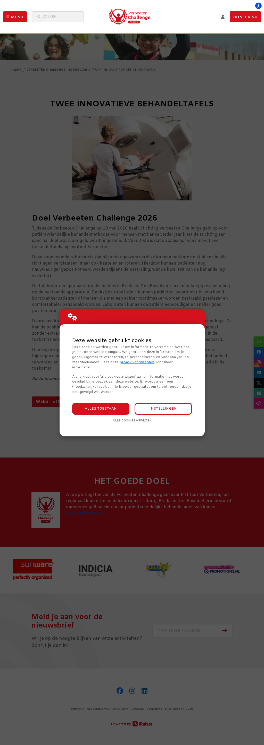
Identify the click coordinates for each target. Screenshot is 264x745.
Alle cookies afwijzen (132, 421)
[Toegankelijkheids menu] (258, 6)
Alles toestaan (101, 409)
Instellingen (163, 409)
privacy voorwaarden (137, 362)
